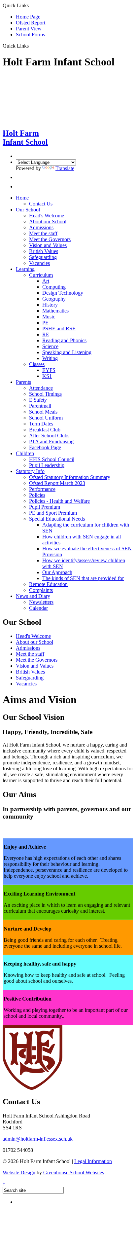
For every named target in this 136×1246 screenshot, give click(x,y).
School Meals (43, 412)
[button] (31, 46)
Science (50, 346)
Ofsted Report (30, 22)
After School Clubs (49, 435)
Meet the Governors (50, 239)
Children (25, 453)
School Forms (30, 34)
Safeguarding (43, 257)
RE (45, 334)
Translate (64, 168)
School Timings (45, 394)
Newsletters (41, 602)
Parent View (29, 28)
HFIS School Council (51, 459)
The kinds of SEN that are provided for (83, 578)
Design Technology (62, 293)
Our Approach (57, 572)
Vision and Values (48, 245)
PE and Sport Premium (53, 513)
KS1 (47, 376)
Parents (23, 382)
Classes (37, 364)
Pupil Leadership (46, 465)
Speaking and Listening (66, 352)
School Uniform (46, 418)
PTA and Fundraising (51, 441)
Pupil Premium (44, 507)
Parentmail (40, 406)
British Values (43, 251)
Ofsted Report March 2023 (57, 483)
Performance (42, 489)
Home (22, 198)
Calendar (38, 608)
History (50, 305)
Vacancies (39, 263)
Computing (54, 287)
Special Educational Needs (57, 519)
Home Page (28, 16)
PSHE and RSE (59, 328)
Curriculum (41, 275)
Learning (25, 269)
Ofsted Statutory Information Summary (69, 477)
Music (48, 316)
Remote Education (48, 584)
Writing (50, 358)
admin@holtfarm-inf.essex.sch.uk (38, 1139)
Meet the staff (43, 233)
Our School (28, 209)
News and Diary (33, 596)
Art (45, 281)
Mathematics (55, 310)
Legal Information (93, 1161)
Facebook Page (45, 447)
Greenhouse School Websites (73, 1172)
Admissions (41, 227)
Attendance (41, 388)
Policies (37, 495)
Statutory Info (30, 471)
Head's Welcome (46, 215)
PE (45, 322)
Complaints (41, 590)
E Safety (38, 400)
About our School (47, 221)
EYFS (48, 370)
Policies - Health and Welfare (59, 501)
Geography (54, 299)
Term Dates (41, 423)
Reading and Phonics (64, 340)
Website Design (19, 1172)
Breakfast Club (44, 429)
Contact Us (40, 203)
